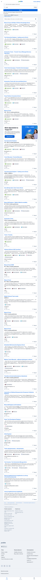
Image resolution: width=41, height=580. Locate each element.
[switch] (36, 19)
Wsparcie (3, 557)
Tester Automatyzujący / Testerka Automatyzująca (16, 67)
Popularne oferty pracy (19, 510)
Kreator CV (29, 560)
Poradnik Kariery (30, 553)
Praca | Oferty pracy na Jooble (7, 559)
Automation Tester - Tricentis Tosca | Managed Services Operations (17, 52)
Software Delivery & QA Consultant (12, 249)
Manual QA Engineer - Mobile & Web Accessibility (15, 202)
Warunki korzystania (4, 571)
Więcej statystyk (7, 16)
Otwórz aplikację (36, 1)
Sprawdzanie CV (30, 562)
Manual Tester (7, 110)
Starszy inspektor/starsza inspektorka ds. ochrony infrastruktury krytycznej (16, 476)
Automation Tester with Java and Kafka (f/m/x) (15, 81)
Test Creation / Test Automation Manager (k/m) (15, 462)
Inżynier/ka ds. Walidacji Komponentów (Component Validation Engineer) (19, 393)
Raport (35, 34)
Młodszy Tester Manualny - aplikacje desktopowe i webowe (18, 359)
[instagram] (4, 566)
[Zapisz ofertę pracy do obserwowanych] (36, 23)
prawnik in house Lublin (8, 513)
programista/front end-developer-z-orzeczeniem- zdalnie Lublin (8, 523)
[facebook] (2, 566)
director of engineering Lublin (9, 516)
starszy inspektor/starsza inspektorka (13, 491)
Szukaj (20, 10)
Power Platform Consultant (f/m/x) (12, 96)
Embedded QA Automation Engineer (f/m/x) (14, 344)
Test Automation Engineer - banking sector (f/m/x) (16, 37)
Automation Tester (8, 218)
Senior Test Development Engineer (12, 419)
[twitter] (7, 566)
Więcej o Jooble (4, 552)
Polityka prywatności (5, 573)
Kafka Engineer (7, 434)
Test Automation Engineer (10, 140)
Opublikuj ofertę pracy (18, 552)
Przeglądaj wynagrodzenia (32, 558)
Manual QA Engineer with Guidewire (12, 404)
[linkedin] (10, 566)
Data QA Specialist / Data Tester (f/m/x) (13, 187)
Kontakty (3, 553)
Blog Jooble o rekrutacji (18, 553)
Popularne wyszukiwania (9, 506)
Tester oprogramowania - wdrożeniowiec (14, 448)
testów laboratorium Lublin (8, 520)
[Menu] (1, 1)
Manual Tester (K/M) (9, 264)
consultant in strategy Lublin (9, 528)
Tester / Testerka (8, 234)
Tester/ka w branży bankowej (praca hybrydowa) (15, 376)
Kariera (2, 555)
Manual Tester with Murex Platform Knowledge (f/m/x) (17, 22)
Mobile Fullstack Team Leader (11, 296)
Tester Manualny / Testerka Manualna (13, 157)
